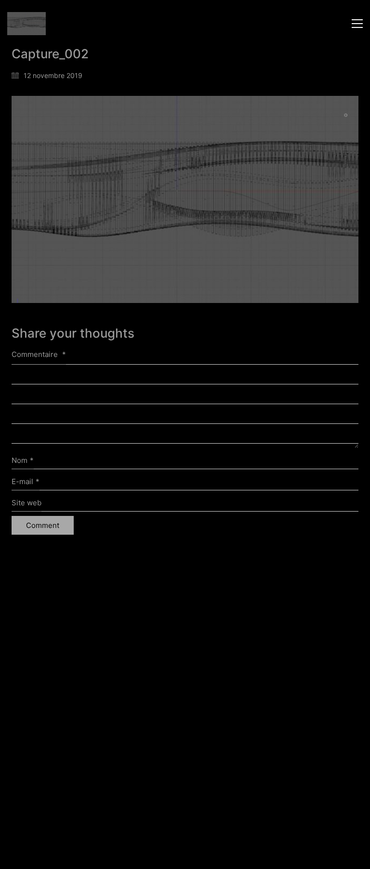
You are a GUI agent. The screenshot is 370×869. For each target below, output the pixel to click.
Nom (23, 460)
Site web (26, 502)
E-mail (26, 481)
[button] (357, 23)
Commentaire (39, 354)
